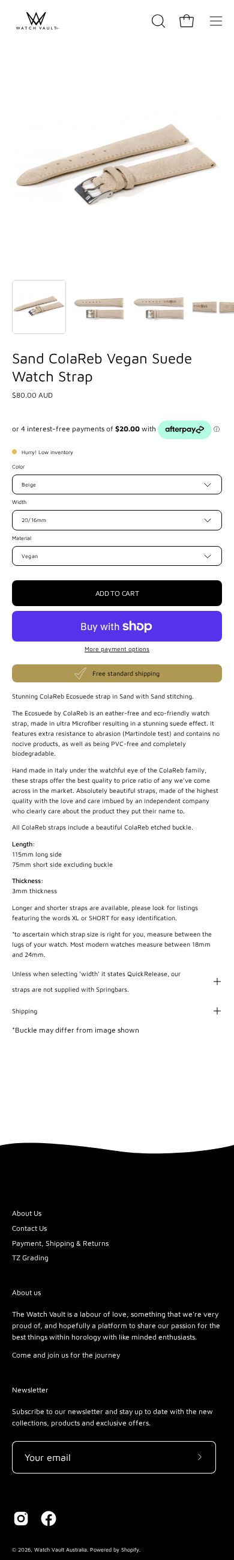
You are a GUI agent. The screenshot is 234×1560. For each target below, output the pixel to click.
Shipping (24, 1011)
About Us (26, 1213)
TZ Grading (30, 1257)
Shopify (130, 1549)
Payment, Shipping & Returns (60, 1243)
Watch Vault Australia (60, 1549)
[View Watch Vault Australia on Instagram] (21, 1519)
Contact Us (29, 1228)
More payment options (117, 648)
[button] (157, 21)
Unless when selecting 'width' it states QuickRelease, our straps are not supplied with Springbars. (96, 981)
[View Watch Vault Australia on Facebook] (49, 1519)
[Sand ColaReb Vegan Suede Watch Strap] (39, 307)
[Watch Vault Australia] (36, 21)
